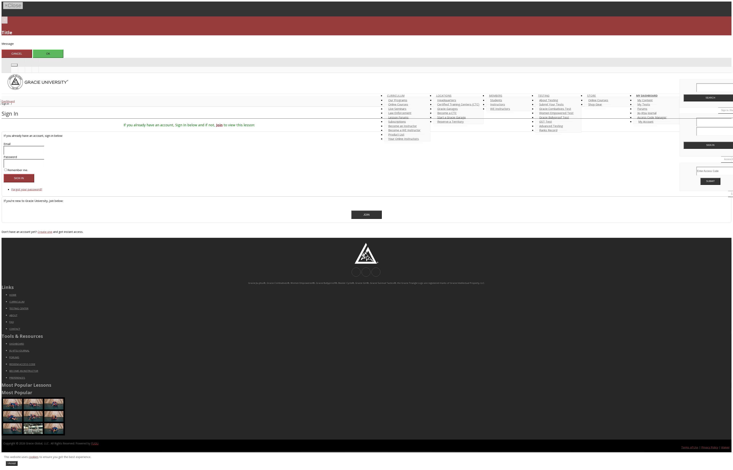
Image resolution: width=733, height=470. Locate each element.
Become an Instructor (23, 371)
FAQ (11, 322)
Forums (14, 357)
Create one (45, 232)
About (13, 315)
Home (12, 295)
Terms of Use (689, 447)
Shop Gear (595, 104)
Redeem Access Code (22, 364)
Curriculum (16, 301)
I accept (12, 463)
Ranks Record (548, 130)
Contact (14, 329)
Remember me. (17, 170)
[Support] (21, 61)
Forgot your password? (26, 189)
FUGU (94, 443)
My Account (645, 121)
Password (10, 157)
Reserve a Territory (450, 121)
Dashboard (8, 101)
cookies (34, 457)
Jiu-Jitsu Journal (19, 350)
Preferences (17, 377)
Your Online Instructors (403, 139)
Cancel (16, 53)
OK (48, 53)
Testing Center (18, 308)
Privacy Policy (709, 447)
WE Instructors (500, 109)
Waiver (725, 447)
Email (7, 144)
